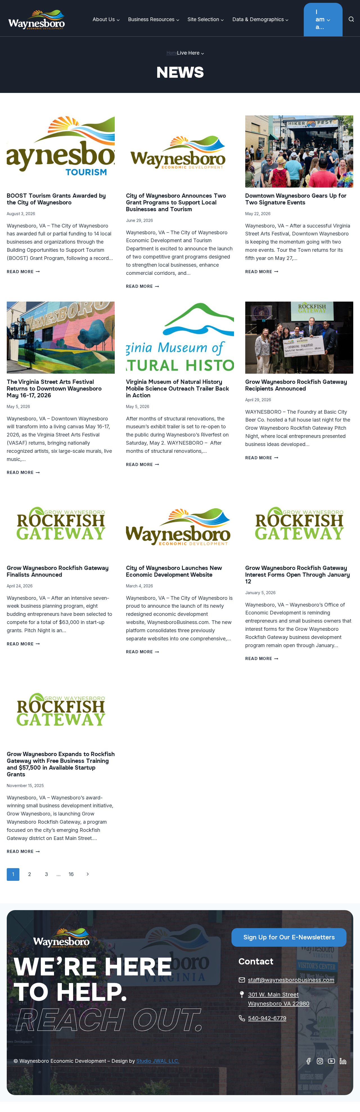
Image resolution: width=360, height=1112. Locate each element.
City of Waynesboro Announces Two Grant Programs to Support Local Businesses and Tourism (176, 202)
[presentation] (61, 151)
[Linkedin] (342, 1061)
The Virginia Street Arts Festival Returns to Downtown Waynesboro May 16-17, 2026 (54, 388)
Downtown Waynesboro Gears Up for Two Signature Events (295, 199)
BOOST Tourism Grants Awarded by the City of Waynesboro (56, 199)
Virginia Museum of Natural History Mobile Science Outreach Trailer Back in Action (177, 388)
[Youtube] (331, 1061)
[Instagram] (319, 1061)
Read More (23, 271)
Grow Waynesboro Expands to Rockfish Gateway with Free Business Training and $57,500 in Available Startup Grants (61, 764)
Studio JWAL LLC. (157, 1061)
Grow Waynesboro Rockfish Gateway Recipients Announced (296, 385)
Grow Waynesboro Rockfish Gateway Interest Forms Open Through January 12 (297, 575)
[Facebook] (308, 1061)
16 (71, 874)
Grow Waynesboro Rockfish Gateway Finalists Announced (58, 571)
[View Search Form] (352, 20)
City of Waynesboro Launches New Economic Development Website (174, 571)
